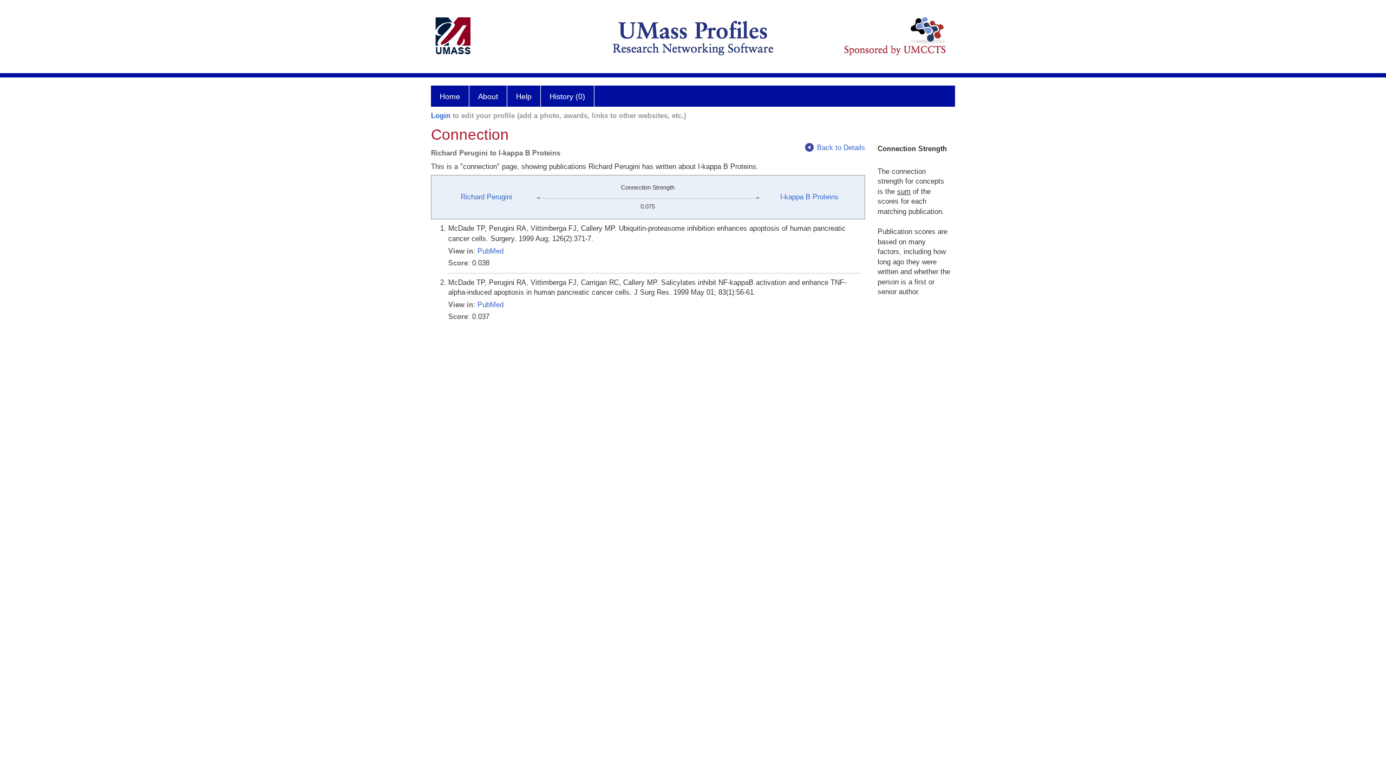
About (488, 96)
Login (440, 116)
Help (524, 96)
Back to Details (841, 148)
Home (450, 96)
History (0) (567, 96)
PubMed (491, 251)
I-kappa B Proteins (809, 197)
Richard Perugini (486, 197)
